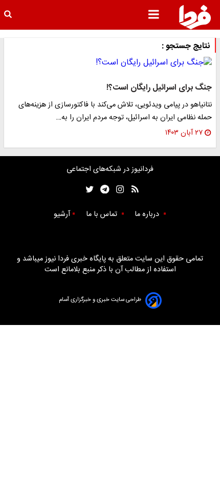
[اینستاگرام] (117, 190)
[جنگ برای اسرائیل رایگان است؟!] (110, 63)
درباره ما (148, 214)
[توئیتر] (87, 190)
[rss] (132, 190)
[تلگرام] (101, 190)
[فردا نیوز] (195, 17)
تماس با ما (102, 214)
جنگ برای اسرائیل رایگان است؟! (159, 88)
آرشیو (62, 214)
